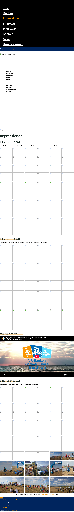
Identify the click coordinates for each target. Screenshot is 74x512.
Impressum (5, 505)
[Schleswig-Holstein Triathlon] (8, 49)
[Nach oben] (1, 498)
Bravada (8, 510)
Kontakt (5, 507)
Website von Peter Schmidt (47, 494)
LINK (49, 242)
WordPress (14, 510)
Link (61, 145)
